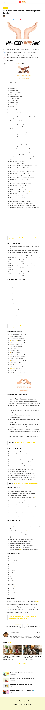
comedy (21, 257)
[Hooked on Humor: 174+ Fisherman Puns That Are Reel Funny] (6, 674)
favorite (18, 144)
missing (25, 530)
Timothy (5, 659)
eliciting (11, 406)
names (34, 54)
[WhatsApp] (4, 61)
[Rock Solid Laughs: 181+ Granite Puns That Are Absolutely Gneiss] (32, 650)
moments (21, 319)
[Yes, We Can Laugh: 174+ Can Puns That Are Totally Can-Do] (12, 650)
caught (28, 191)
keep (27, 275)
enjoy (17, 222)
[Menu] (4, 2)
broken (18, 506)
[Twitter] (4, 55)
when (19, 122)
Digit (10, 568)
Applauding (13, 368)
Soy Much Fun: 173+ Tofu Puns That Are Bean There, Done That (22, 684)
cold (35, 497)
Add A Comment (22, 663)
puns (37, 55)
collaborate (15, 301)
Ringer (15, 586)
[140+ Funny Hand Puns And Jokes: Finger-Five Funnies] (22, 34)
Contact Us (24, 704)
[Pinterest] (4, 58)
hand (27, 479)
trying (20, 549)
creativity (37, 601)
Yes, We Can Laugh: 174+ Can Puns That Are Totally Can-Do (11, 657)
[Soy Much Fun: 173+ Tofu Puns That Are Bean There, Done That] (6, 686)
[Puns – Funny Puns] (22, 2)
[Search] (40, 2)
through (16, 340)
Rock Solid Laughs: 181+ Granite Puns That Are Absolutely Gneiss (32, 657)
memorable (14, 426)
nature (8, 607)
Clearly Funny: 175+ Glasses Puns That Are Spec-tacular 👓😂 (22, 690)
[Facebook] (4, 52)
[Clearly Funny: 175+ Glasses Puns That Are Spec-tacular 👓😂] (6, 692)
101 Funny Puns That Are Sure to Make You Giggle (26, 483)
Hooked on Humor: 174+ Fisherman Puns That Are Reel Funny (21, 672)
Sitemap (30, 704)
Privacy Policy (16, 704)
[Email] (4, 63)
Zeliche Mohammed (14, 632)
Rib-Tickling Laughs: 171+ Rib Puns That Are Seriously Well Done (22, 678)
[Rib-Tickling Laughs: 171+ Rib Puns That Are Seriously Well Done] (6, 680)
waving (15, 461)
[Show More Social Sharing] (27, 19)
